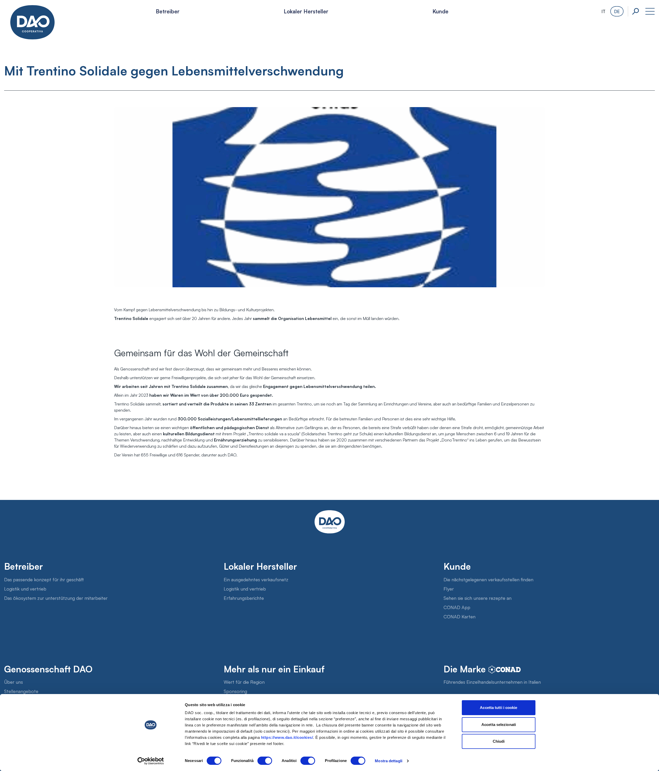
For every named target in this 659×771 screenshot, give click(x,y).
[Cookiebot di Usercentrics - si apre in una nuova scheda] (150, 761)
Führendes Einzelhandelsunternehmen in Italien (492, 681)
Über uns (13, 681)
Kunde (440, 11)
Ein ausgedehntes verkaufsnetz (256, 579)
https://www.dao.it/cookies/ (287, 737)
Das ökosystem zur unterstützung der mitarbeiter (56, 597)
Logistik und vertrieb (25, 588)
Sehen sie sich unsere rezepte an (477, 597)
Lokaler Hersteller (306, 11)
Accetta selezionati (498, 724)
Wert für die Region (244, 681)
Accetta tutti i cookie (498, 707)
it (603, 11)
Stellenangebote (21, 691)
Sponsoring (235, 691)
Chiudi (499, 741)
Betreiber (167, 11)
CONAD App (457, 607)
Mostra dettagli (388, 761)
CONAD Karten (459, 616)
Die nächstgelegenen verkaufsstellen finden (488, 579)
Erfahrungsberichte (244, 597)
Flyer (449, 588)
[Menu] (650, 11)
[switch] (264, 761)
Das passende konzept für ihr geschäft (44, 579)
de (617, 11)
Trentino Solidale (188, 386)
